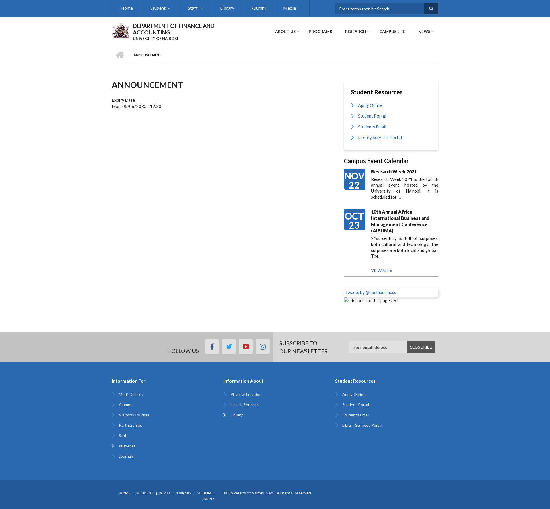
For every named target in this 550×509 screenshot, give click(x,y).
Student (158, 8)
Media (289, 8)
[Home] (120, 29)
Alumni (259, 8)
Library (227, 8)
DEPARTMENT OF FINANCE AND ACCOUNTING (174, 29)
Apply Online (370, 105)
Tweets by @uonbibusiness (370, 292)
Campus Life (392, 31)
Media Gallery (131, 394)
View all (380, 270)
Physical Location (246, 394)
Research (355, 31)
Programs (320, 31)
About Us (285, 31)
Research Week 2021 (394, 171)
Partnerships (130, 425)
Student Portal (372, 115)
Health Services (245, 404)
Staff (193, 8)
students (127, 445)
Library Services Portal (380, 137)
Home (127, 8)
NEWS (424, 31)
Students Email (372, 126)
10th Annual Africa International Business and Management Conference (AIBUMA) (400, 221)
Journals (126, 456)
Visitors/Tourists (134, 414)
